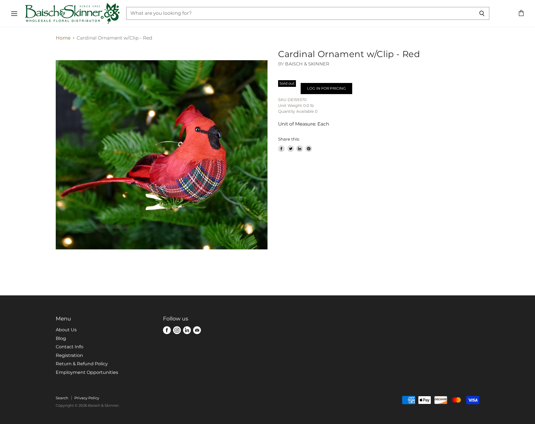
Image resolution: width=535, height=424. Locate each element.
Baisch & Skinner (307, 64)
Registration (69, 355)
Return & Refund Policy (82, 363)
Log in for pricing (326, 88)
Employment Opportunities (87, 372)
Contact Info (69, 346)
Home (63, 38)
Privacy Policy (86, 398)
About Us (66, 329)
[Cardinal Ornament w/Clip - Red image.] (162, 155)
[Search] (482, 13)
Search (62, 398)
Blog (61, 338)
